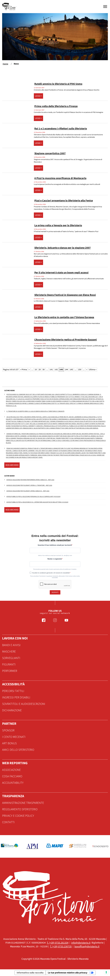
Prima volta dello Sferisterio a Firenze (56, 106)
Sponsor (8, 730)
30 (43, 369)
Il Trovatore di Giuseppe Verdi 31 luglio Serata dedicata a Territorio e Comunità (35, 411)
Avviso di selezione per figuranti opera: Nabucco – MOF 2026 (27, 491)
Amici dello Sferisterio (18, 750)
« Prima (23, 369)
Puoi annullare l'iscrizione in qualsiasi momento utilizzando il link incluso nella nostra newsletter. (55, 576)
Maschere (9, 651)
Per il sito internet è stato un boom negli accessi (61, 272)
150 (79, 369)
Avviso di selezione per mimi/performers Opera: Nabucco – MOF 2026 (30, 480)
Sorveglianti (11, 658)
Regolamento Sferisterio (19, 809)
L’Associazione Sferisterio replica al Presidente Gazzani (65, 340)
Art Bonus (9, 743)
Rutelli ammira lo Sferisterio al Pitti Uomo (58, 84)
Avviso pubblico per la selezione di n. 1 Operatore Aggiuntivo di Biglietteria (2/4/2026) (37, 502)
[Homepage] (9, 6)
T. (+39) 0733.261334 (57, 943)
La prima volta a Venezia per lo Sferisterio (58, 225)
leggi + (38, 95)
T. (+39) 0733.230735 (61, 946)
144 (66, 369)
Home (5, 63)
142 (56, 369)
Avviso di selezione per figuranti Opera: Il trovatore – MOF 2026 (29, 485)
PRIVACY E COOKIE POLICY (18, 816)
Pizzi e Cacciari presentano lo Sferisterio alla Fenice (63, 200)
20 (40, 369)
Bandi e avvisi (11, 645)
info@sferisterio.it (80, 943)
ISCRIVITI (55, 592)
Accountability (13, 783)
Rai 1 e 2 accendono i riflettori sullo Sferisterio (60, 128)
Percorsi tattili (13, 691)
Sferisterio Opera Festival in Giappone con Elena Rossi (65, 295)
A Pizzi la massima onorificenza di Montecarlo (60, 178)
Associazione (11, 770)
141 (51, 369)
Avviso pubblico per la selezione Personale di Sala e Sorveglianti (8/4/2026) (33, 497)
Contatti (8, 822)
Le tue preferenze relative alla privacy (67, 972)
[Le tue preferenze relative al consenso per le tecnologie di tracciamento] (106, 972)
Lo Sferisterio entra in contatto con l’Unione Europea (64, 317)
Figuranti (9, 664)
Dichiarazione (12, 710)
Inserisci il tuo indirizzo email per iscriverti (55, 545)
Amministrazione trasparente (23, 803)
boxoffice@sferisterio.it (86, 946)
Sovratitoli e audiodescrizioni (23, 704)
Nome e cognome (54, 559)
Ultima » (92, 369)
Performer (9, 671)
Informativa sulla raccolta (30, 972)
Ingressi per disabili (16, 697)
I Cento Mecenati (13, 737)
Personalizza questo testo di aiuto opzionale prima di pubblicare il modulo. (55, 569)
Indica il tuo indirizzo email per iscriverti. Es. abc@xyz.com (55, 555)
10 (36, 369)
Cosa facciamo (12, 776)
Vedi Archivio (11, 465)
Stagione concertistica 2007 (50, 153)
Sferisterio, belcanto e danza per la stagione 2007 (62, 248)
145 (71, 369)
